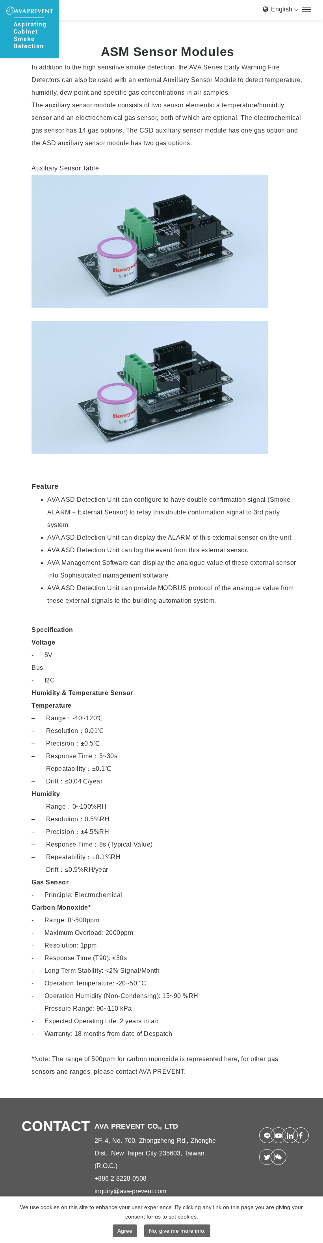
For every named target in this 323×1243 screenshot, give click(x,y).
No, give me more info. (177, 1231)
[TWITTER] (261, 1157)
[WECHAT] (273, 1157)
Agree (124, 1231)
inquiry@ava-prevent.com (130, 1191)
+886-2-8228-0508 (121, 1178)
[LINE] (261, 1135)
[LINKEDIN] (284, 1135)
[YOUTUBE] (273, 1135)
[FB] (295, 1135)
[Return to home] (29, 29)
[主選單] (306, 10)
